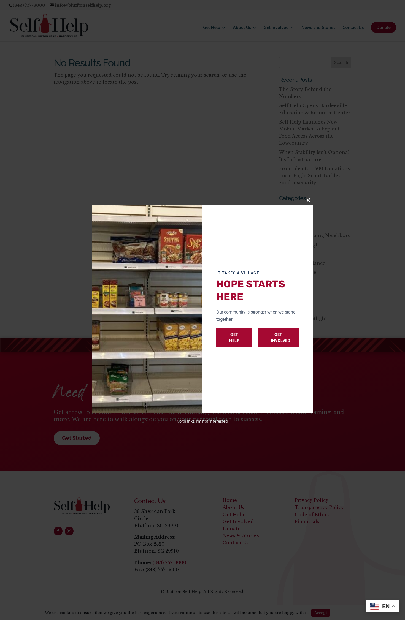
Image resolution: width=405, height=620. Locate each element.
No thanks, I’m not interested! (202, 421)
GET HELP (234, 337)
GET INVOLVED (280, 337)
